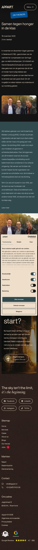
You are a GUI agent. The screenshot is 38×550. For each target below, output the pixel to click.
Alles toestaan (19, 299)
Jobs (3, 447)
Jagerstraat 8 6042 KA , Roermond (10, 504)
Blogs (4, 440)
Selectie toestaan (19, 305)
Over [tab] (31, 242)
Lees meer (5, 207)
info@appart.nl (11, 484)
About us (5, 436)
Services (5, 429)
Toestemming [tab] (6, 242)
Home (4, 426)
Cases (4, 433)
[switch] (33, 279)
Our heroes (6, 443)
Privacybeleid (7, 521)
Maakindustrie (7, 465)
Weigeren (19, 311)
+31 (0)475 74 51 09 (13, 487)
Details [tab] (19, 242)
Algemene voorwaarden (11, 518)
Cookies (5, 525)
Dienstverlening (7, 469)
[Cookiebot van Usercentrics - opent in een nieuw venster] (28, 237)
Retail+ (4, 462)
